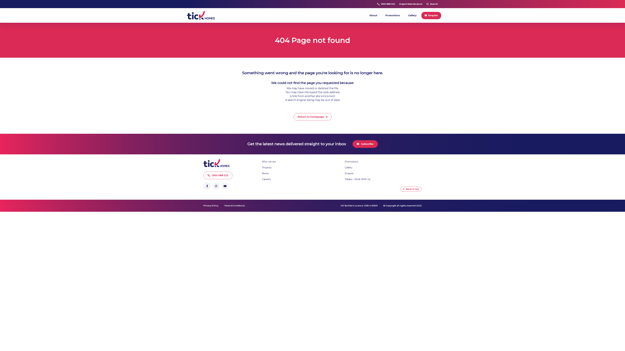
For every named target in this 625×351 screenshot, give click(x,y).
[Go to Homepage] (201, 15)
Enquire (433, 15)
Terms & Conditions (234, 205)
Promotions (392, 15)
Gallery (412, 15)
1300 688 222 (388, 4)
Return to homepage (311, 116)
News (265, 173)
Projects (266, 167)
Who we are (269, 161)
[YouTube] (225, 186)
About (373, 15)
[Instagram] (216, 186)
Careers (266, 179)
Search (434, 4)
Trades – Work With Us (357, 179)
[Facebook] (207, 186)
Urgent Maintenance (410, 4)
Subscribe (367, 144)
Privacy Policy (210, 205)
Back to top (412, 189)
